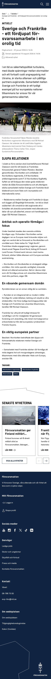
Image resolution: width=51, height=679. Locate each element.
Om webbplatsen (9, 618)
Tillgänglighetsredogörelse (13, 624)
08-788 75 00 (8, 594)
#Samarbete (7, 374)
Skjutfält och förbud (10, 558)
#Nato (16, 374)
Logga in (9, 503)
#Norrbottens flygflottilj (30, 369)
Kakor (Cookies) (9, 629)
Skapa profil (10, 511)
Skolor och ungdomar (11, 552)
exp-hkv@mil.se (9, 599)
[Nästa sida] (46, 461)
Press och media (9, 563)
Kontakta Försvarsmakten (13, 569)
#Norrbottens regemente (11, 369)
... (8, 13)
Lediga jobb (7, 546)
